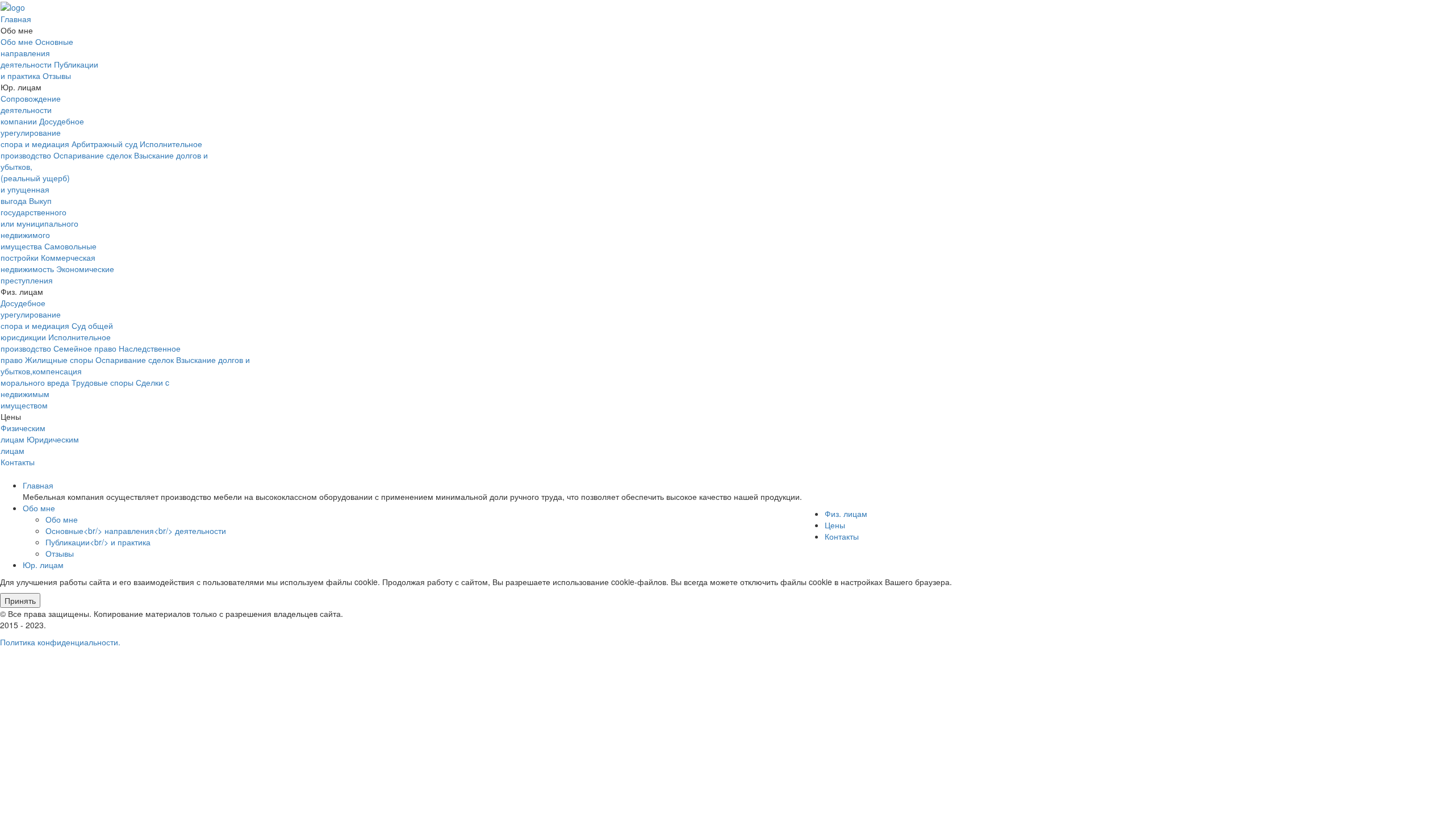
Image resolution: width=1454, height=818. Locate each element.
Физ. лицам (846, 513)
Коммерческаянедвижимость (48, 263)
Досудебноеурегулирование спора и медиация (42, 132)
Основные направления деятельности (37, 53)
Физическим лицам (23, 433)
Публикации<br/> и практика (98, 542)
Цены (835, 525)
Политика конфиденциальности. (60, 642)
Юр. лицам (43, 564)
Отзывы (57, 75)
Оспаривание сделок (92, 155)
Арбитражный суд (104, 143)
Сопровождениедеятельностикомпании (31, 110)
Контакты (18, 462)
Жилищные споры (59, 359)
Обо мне (17, 41)
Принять (20, 600)
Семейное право (84, 348)
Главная (16, 18)
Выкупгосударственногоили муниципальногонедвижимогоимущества (39, 223)
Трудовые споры (102, 382)
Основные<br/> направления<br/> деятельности (135, 530)
